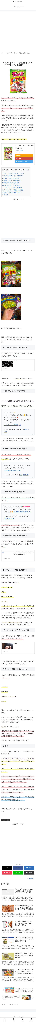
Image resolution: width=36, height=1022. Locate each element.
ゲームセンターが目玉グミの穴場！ (13, 190)
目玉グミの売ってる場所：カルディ (13, 173)
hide (28, 169)
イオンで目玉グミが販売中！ (11, 178)
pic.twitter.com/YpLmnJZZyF (22, 511)
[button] (29, 873)
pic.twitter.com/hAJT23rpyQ (12, 425)
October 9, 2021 (9, 518)
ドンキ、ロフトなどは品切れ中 (12, 187)
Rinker (21, 150)
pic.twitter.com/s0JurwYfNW (12, 470)
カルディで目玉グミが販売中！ (12, 180)
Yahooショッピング (21, 161)
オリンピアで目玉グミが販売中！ (12, 175)
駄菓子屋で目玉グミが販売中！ (12, 185)
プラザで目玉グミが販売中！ (11, 183)
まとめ (5, 194)
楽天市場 (18, 158)
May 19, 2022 (24, 475)
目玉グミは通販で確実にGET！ (12, 192)
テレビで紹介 (6, 820)
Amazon (18, 155)
